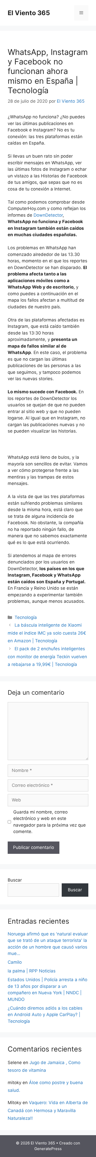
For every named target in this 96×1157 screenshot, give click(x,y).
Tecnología (26, 617)
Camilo (15, 962)
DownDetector (48, 215)
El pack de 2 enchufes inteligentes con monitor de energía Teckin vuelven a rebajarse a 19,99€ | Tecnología (47, 656)
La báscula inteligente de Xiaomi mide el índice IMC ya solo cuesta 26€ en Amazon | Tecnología (47, 633)
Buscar (15, 880)
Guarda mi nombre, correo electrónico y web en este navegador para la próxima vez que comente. (49, 821)
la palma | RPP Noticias (32, 970)
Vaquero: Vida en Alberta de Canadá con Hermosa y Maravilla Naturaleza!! (48, 1110)
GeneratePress (48, 1148)
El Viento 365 (29, 13)
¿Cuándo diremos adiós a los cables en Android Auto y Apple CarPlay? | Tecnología (45, 1015)
